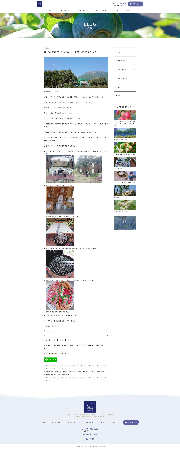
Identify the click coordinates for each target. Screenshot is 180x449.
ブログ (116, 10)
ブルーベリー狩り (100, 10)
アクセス (128, 10)
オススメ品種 (65, 10)
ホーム (51, 10)
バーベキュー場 (82, 10)
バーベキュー (51, 333)
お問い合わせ (135, 4)
